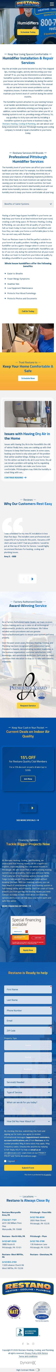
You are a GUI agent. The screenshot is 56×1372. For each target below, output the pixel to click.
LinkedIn (28, 1343)
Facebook (22, 1343)
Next (32, 579)
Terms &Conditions (23, 1156)
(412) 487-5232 (9, 1241)
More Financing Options (14, 906)
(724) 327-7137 (9, 1220)
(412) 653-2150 (9, 1262)
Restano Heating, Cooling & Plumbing (19, 124)
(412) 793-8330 (37, 1217)
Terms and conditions (28, 1356)
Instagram (33, 1343)
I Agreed (12, 1161)
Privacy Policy (31, 1353)
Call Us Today (28, 311)
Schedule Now (28, 378)
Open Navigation (52, 4)
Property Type (10, 1038)
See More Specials (26, 820)
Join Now (28, 779)
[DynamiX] (28, 1363)
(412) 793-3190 (37, 1241)
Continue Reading (13, 477)
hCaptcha (47, 1174)
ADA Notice (42, 1353)
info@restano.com (12, 1153)
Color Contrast (38, 1370)
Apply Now (28, 950)
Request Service (28, 706)
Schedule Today (28, 32)
